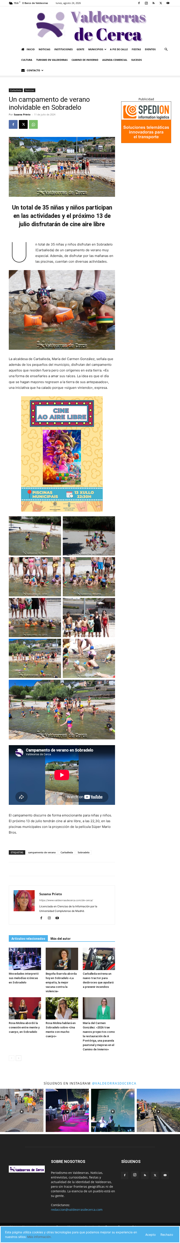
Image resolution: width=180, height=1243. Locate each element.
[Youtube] (168, 3)
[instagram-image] (21, 1110)
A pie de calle (119, 49)
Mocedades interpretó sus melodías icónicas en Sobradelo (24, 978)
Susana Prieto (22, 114)
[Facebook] (139, 3)
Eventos (150, 49)
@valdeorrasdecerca (114, 1083)
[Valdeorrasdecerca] (90, 25)
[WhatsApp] (33, 124)
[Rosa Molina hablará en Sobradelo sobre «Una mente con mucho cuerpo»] (62, 1008)
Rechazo (166, 1234)
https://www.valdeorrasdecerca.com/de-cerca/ (66, 900)
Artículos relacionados (28, 938)
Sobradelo (84, 852)
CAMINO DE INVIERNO (85, 59)
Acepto (150, 1234)
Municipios (95, 49)
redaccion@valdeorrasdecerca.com (77, 1209)
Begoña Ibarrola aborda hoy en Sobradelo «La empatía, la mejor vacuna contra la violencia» (61, 982)
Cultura (26, 59)
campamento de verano (42, 852)
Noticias (44, 49)
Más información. (39, 1237)
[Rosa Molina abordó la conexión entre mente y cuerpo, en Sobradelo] (25, 1008)
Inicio (31, 49)
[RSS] (153, 3)
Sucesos (136, 59)
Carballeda (16, 90)
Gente (80, 49)
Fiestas (136, 49)
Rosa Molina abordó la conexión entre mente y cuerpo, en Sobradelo (24, 1027)
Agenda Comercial (114, 59)
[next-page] (18, 1058)
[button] (166, 49)
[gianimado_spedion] (146, 142)
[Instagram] (146, 3)
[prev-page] (11, 1058)
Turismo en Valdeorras (52, 59)
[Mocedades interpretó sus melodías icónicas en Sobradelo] (25, 959)
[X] (160, 3)
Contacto (33, 70)
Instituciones (63, 49)
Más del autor (60, 938)
